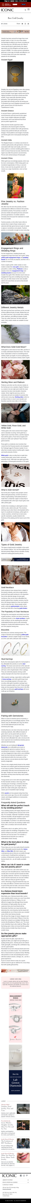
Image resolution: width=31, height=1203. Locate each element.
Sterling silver (19, 397)
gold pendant (15, 606)
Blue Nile (10, 851)
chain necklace (20, 618)
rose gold (16, 267)
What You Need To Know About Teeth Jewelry (8, 1157)
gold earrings (19, 689)
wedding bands (6, 273)
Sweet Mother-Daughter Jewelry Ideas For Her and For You (7, 1126)
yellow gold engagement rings (10, 257)
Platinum (19, 269)
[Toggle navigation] (28, 9)
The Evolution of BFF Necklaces (7, 1142)
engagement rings (17, 271)
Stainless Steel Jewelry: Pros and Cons (7, 1108)
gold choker (23, 608)
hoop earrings (7, 679)
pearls (7, 793)
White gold (4, 455)
